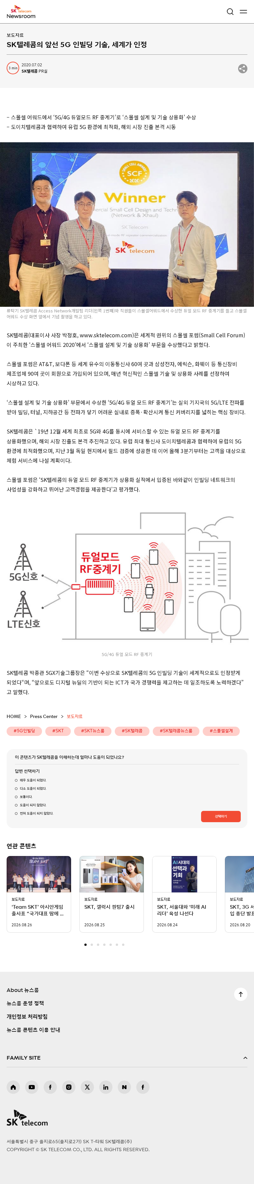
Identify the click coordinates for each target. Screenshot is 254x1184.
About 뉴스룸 (23, 990)
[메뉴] (243, 12)
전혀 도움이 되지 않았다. (36, 813)
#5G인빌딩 (24, 731)
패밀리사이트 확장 (127, 1058)
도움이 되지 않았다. (33, 805)
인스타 (68, 1087)
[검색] (230, 12)
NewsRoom (21, 15)
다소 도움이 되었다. (33, 788)
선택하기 (221, 816)
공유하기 (242, 68)
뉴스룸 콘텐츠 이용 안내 (33, 1030)
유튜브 (31, 1087)
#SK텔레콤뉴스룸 (176, 731)
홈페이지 (13, 1087)
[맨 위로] (240, 994)
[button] (85, 945)
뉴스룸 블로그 (124, 1087)
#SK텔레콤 (132, 731)
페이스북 (50, 1087)
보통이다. (26, 797)
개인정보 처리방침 (27, 1017)
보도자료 (15, 35)
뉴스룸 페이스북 (142, 1087)
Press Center (44, 717)
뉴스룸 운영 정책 (25, 1003)
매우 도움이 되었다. (33, 780)
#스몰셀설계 (221, 731)
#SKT (58, 731)
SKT (23, 11)
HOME (14, 717)
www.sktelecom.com (106, 335)
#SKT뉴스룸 (93, 731)
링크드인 (105, 1087)
